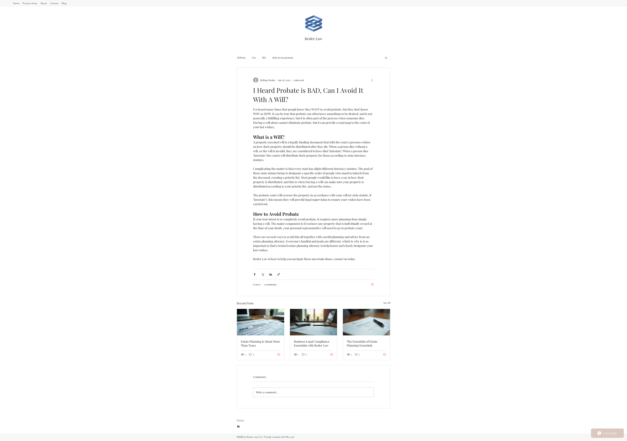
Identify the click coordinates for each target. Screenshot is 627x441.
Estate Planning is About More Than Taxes (260, 343)
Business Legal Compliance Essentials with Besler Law (312, 343)
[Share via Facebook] (254, 274)
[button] (386, 57)
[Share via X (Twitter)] (262, 274)
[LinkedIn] (238, 426)
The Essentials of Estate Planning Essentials (362, 343)
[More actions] (372, 80)
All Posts (241, 57)
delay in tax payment (282, 57)
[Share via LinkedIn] (270, 274)
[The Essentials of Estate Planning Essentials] (366, 322)
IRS (264, 57)
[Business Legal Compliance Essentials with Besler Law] (313, 322)
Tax (254, 57)
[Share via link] (278, 274)
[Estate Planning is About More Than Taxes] (260, 322)
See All (386, 302)
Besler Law (313, 38)
